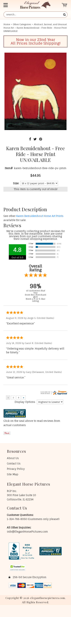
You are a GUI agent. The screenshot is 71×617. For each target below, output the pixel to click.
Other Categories (22, 24)
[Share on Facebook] (30, 139)
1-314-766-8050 (17, 519)
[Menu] (8, 5)
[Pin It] (40, 139)
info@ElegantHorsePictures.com (27, 531)
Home (6, 24)
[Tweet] (35, 139)
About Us (13, 458)
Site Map (12, 474)
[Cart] (65, 5)
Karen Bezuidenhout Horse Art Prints (39, 216)
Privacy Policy (16, 468)
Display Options (25, 402)
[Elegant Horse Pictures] (35, 5)
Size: (16, 183)
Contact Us (14, 463)
